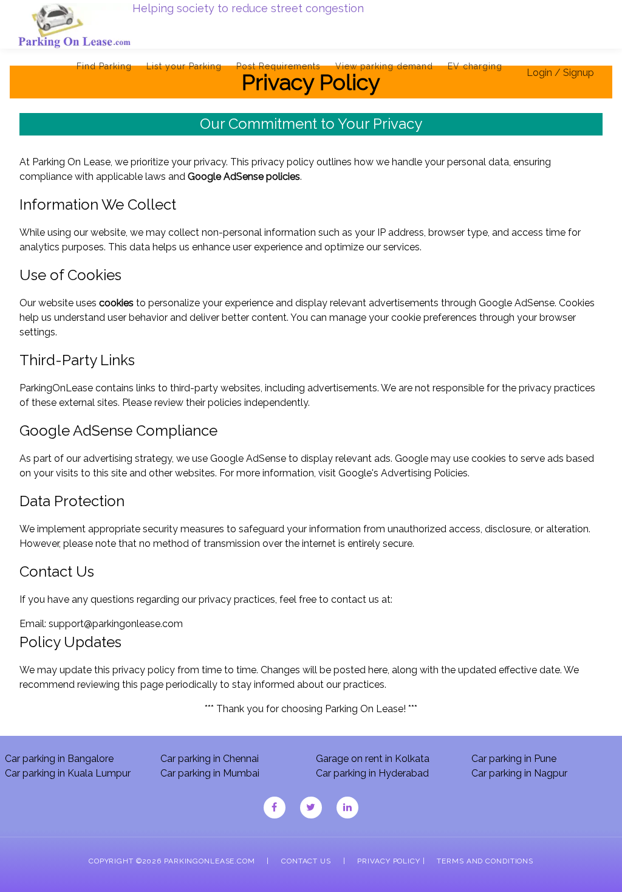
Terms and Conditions (485, 861)
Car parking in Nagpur (519, 773)
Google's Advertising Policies (403, 473)
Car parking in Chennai (209, 758)
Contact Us (306, 861)
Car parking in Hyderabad (372, 773)
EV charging (475, 66)
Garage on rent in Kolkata (372, 758)
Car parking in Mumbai (209, 773)
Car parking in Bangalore (59, 758)
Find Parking (104, 66)
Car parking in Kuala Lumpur (68, 773)
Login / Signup (560, 72)
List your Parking (184, 66)
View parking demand (384, 66)
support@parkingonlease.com (116, 624)
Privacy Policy (388, 861)
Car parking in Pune (513, 758)
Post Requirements (278, 66)
